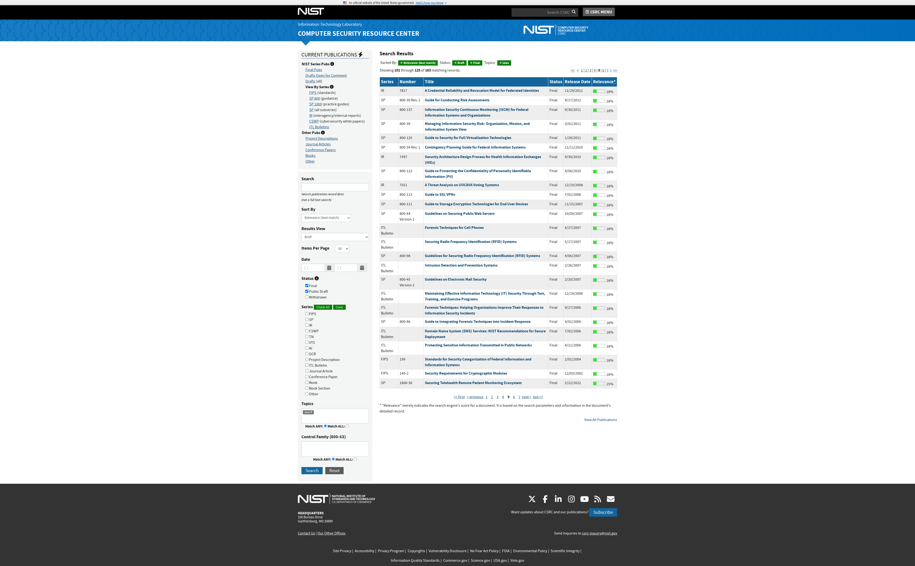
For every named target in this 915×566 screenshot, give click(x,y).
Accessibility (364, 551)
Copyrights (416, 551)
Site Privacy (342, 551)
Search (307, 179)
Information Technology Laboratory (330, 24)
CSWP (314, 121)
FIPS (312, 92)
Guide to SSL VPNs (440, 194)
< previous (475, 397)
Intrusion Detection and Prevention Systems (461, 265)
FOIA (506, 551)
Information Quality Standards (415, 560)
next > (526, 397)
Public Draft (318, 291)
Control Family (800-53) (323, 437)
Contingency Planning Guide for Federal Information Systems (475, 147)
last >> (538, 397)
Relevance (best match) (419, 63)
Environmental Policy (530, 551)
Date (305, 259)
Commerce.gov (455, 560)
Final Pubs (313, 69)
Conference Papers (320, 150)
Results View (313, 229)
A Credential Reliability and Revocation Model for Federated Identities (482, 90)
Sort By (308, 209)
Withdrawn (317, 297)
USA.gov (500, 560)
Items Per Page (315, 248)
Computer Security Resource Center (358, 33)
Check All (323, 307)
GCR (312, 354)
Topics (307, 403)
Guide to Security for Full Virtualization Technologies (468, 137)
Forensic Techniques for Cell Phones (454, 227)
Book (312, 382)
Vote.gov (517, 560)
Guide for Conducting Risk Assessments (457, 100)
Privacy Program (391, 551)
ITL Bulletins (319, 127)
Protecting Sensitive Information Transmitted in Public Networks (478, 345)
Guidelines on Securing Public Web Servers (460, 213)
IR (310, 115)
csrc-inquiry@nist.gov (599, 533)
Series (322, 307)
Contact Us (306, 533)
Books (310, 155)
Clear (339, 307)
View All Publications (600, 419)
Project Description (324, 359)
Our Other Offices (331, 533)
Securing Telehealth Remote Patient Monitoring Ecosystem (473, 382)
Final (312, 285)
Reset (334, 470)
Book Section (319, 388)
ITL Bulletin (317, 365)
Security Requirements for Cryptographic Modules (466, 373)
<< (573, 70)
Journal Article (320, 371)
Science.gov (480, 560)
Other (310, 161)
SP (311, 110)
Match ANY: (314, 426)
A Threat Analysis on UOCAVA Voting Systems (462, 184)
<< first (459, 397)
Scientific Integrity (565, 551)
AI (310, 348)
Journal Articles (318, 144)
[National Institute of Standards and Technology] (336, 498)
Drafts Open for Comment (326, 75)
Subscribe (603, 512)
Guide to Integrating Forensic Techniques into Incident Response (477, 321)
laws (505, 63)
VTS (311, 342)
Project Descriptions (321, 138)
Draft (460, 63)
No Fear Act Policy (484, 551)
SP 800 (314, 98)
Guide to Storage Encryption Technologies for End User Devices (476, 203)
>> (615, 70)
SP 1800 (315, 104)
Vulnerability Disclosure (448, 551)
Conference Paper (323, 377)
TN (311, 336)
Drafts (310, 81)
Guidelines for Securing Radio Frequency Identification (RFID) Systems (482, 255)
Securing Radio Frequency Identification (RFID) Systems (471, 241)
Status (308, 278)
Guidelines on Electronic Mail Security (456, 279)
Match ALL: (337, 426)
